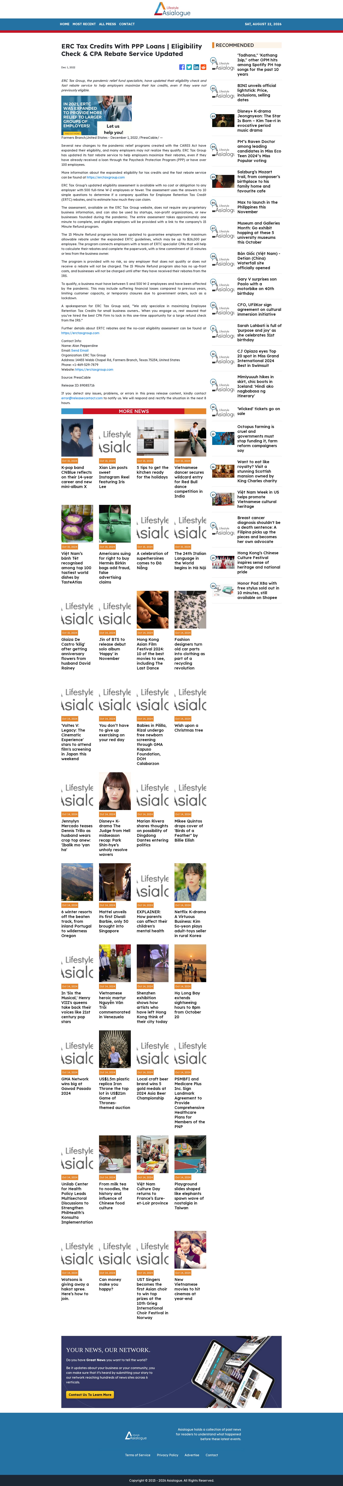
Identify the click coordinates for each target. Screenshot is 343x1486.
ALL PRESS (107, 24)
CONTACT (127, 24)
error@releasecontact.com (82, 398)
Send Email (80, 350)
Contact (212, 1455)
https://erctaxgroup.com (106, 177)
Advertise (192, 1455)
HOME (64, 24)
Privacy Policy (167, 1455)
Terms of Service (137, 1455)
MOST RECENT (84, 24)
